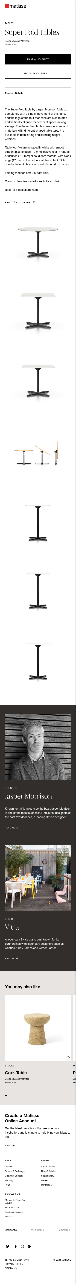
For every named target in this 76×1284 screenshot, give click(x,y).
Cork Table (16, 1073)
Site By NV (11, 1268)
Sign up (10, 1146)
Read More (11, 828)
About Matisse (48, 1167)
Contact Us (12, 1194)
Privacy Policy (14, 1264)
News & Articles (48, 1171)
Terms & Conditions (17, 1260)
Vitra (14, 45)
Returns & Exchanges (15, 1171)
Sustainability (47, 1176)
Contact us (46, 1185)
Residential (11, 1230)
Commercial (64, 1230)
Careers (44, 1181)
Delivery (8, 1167)
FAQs (7, 1185)
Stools (9, 1066)
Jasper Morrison (22, 41)
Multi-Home (37, 1230)
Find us (8, 1217)
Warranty (9, 1181)
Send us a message (14, 1212)
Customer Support (14, 1176)
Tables (9, 23)
